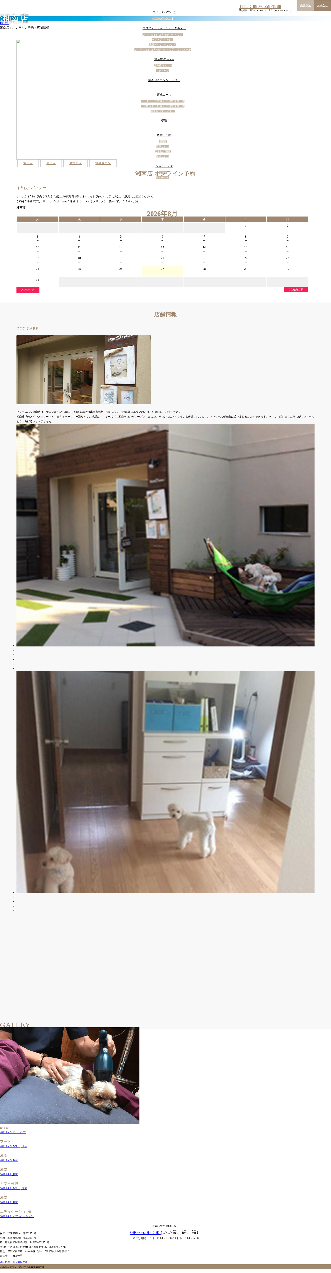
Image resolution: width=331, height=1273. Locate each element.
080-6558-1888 (145, 1232)
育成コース (164, 94)
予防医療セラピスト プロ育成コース (162, 106)
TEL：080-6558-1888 (260, 6)
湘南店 (163, 141)
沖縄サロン (162, 156)
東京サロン (162, 146)
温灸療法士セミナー (163, 111)
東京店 (51, 163)
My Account (162, 177)
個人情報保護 (19, 1262)
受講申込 (305, 5)
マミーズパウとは (164, 12)
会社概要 (5, 1262)
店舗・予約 (164, 135)
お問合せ (322, 5)
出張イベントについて (162, 44)
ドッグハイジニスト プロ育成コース (162, 101)
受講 (164, 120)
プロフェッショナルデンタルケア (164, 28)
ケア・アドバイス (162, 39)
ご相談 (137, 196)
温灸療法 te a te (164, 59)
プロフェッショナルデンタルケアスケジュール (162, 49)
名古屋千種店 (163, 151)
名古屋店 (75, 163)
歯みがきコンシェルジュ (164, 80)
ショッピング (164, 166)
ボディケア (162, 70)
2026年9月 (296, 289)
